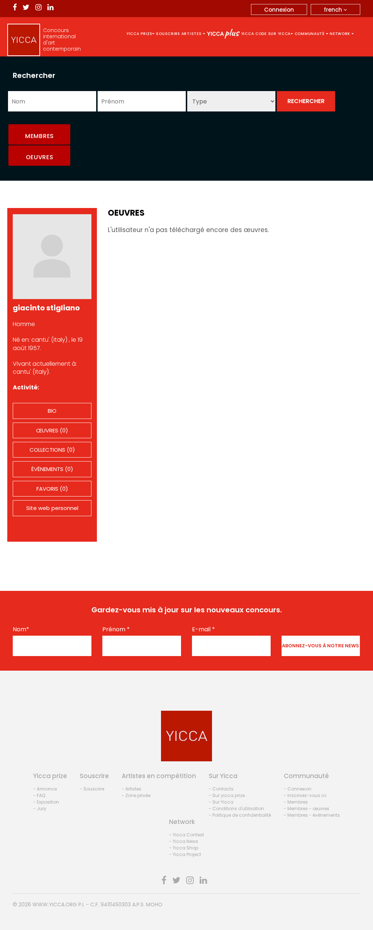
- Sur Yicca (221, 802)
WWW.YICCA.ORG (54, 904)
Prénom (116, 629)
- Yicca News (183, 841)
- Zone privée (136, 795)
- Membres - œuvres (306, 808)
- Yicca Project (185, 854)
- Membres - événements (312, 815)
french (333, 9)
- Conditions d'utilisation (236, 808)
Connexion (279, 9)
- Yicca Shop (183, 848)
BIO (52, 411)
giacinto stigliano (46, 308)
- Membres (296, 802)
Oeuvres (40, 157)
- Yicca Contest (186, 835)
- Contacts (221, 789)
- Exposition (46, 802)
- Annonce (45, 789)
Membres (39, 136)
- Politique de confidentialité (240, 815)
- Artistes (131, 789)
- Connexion (297, 789)
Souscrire (168, 33)
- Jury (39, 808)
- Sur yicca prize (227, 795)
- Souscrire (92, 789)
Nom (21, 629)
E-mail (203, 629)
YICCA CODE (254, 33)
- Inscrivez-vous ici (305, 795)
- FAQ (39, 795)
